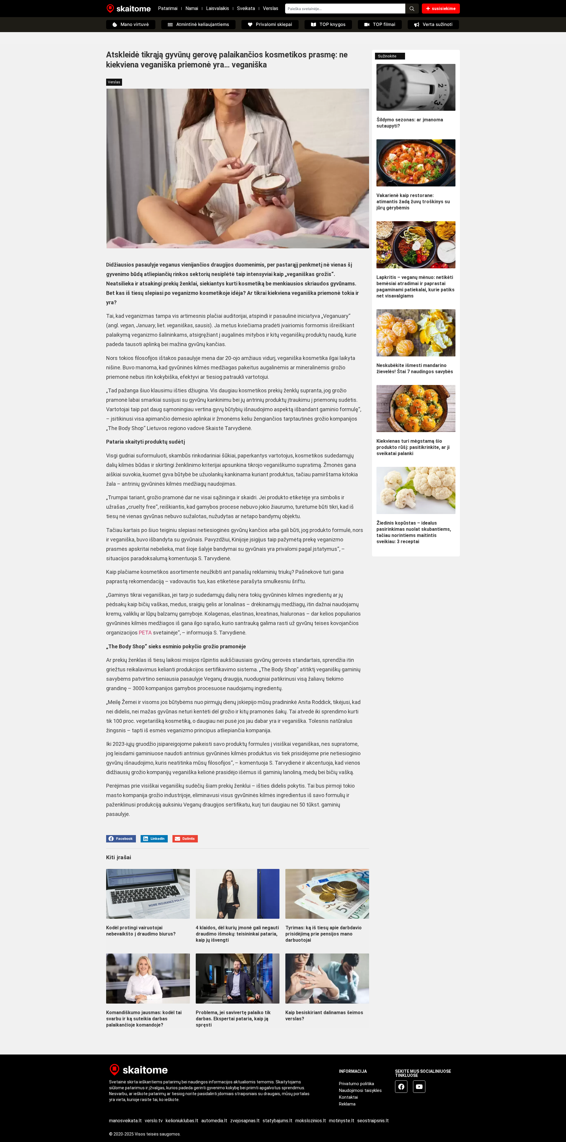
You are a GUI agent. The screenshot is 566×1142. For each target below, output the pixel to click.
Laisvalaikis (217, 8)
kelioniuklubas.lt (182, 1120)
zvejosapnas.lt (245, 1120)
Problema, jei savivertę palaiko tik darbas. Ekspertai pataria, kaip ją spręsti (233, 1019)
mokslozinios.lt (310, 1120)
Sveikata (246, 8)
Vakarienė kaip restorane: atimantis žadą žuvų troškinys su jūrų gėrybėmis (413, 202)
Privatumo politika (356, 1083)
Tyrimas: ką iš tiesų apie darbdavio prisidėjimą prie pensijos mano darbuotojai (323, 934)
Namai (191, 8)
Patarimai (167, 8)
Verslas (270, 8)
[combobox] (345, 9)
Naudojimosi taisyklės (360, 1090)
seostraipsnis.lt (373, 1120)
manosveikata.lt (125, 1120)
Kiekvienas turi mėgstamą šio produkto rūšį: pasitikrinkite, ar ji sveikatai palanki (413, 447)
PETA (145, 632)
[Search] (412, 9)
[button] (121, 838)
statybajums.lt (277, 1120)
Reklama (347, 1104)
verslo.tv (154, 1120)
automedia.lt (214, 1120)
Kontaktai (348, 1097)
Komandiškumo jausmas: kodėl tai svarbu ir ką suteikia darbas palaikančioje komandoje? (144, 1019)
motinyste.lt (341, 1120)
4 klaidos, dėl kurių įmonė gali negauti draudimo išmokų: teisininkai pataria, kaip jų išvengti (237, 934)
